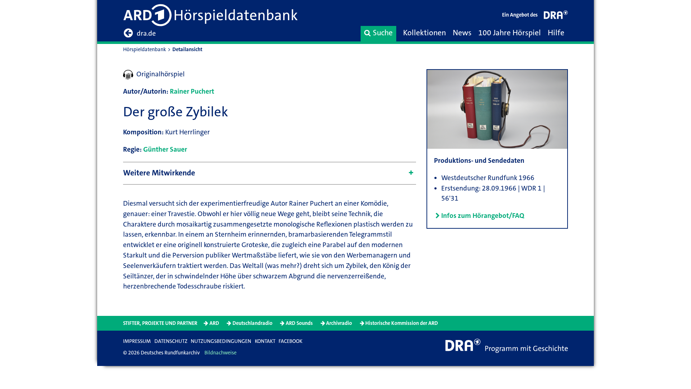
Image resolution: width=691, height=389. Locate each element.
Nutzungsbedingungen (221, 341)
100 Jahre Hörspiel (509, 33)
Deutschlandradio (252, 323)
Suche (383, 33)
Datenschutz (171, 341)
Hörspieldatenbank (144, 49)
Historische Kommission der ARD (401, 323)
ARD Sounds (299, 323)
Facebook (290, 341)
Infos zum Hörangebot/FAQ (482, 215)
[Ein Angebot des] (556, 16)
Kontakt (265, 341)
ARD (214, 323)
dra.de (146, 33)
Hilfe (556, 33)
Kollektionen (424, 33)
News (462, 33)
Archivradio (339, 323)
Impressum (137, 341)
